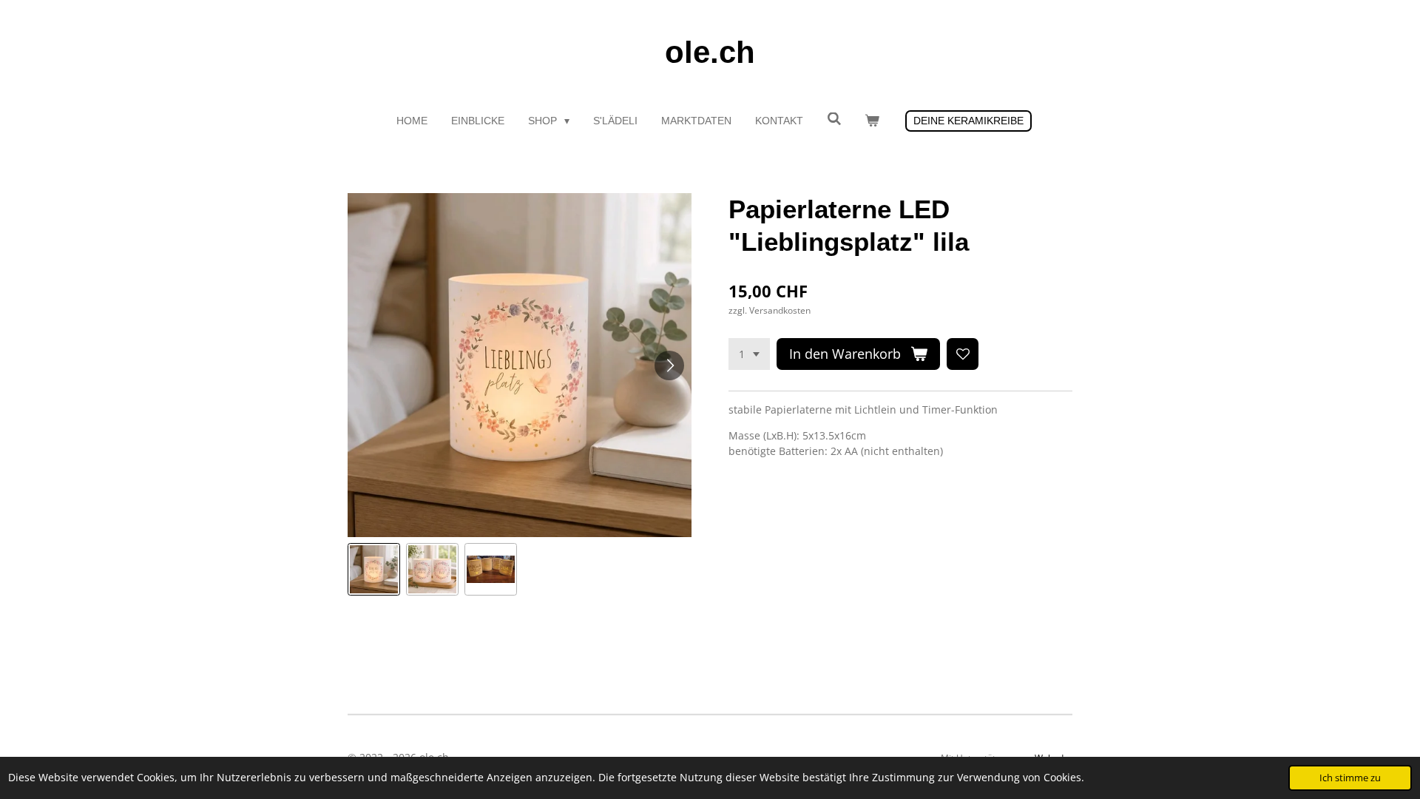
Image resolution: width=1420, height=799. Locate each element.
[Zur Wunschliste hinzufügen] (963, 354)
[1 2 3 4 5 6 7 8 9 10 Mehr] (749, 354)
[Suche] (834, 119)
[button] (374, 569)
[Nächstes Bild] (669, 365)
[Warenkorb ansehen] (872, 121)
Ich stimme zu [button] (1350, 778)
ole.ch (710, 52)
